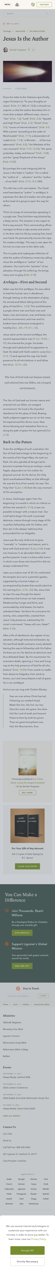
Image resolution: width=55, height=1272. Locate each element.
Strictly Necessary (27, 1261)
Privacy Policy (38, 1239)
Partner (44, 5)
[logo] (17, 5)
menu (8, 4)
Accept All (27, 1250)
